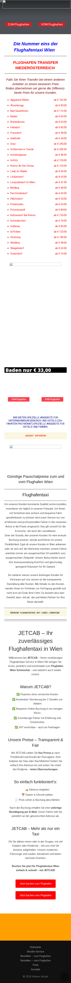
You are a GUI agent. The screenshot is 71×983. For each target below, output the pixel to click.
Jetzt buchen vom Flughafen (36, 895)
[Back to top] (64, 976)
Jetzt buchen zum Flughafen (36, 883)
